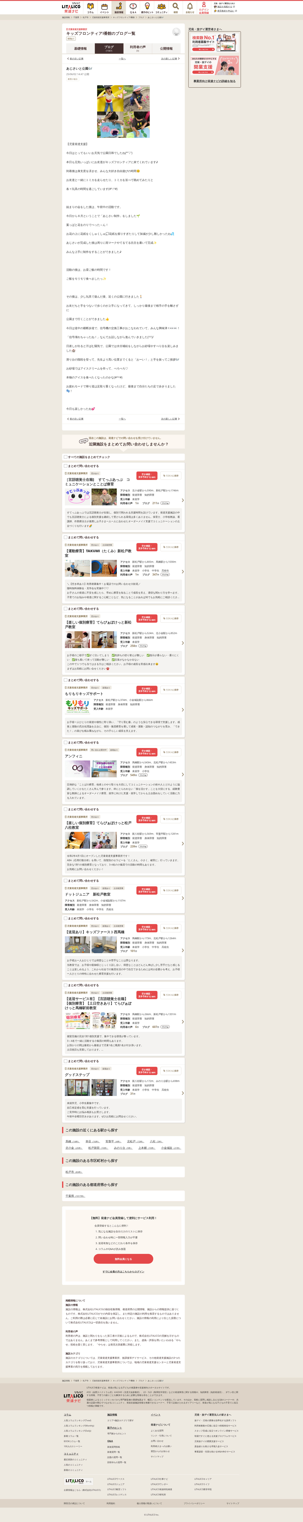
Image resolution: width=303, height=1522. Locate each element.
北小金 (73, 1148)
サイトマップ (157, 1456)
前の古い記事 (76, 58)
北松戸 (134, 1141)
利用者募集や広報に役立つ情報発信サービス (215, 1425)
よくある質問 (157, 1430)
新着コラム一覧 (71, 1436)
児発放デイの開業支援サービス (209, 1441)
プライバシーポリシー (194, 1503)
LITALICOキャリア (203, 1478)
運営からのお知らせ (160, 1451)
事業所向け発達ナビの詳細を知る (215, 81)
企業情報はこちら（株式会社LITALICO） (83, 1490)
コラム (67, 1414)
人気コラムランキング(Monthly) (79, 1425)
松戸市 (73, 1172)
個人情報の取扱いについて (149, 1503)
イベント (156, 1414)
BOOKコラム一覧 (72, 1441)
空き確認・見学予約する (147, 476)
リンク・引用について (161, 1435)
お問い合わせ (157, 1440)
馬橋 (72, 1141)
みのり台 (122, 1148)
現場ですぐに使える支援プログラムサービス (215, 1436)
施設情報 (112, 1414)
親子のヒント (114, 1427)
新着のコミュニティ (73, 1470)
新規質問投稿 (113, 1446)
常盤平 (112, 1141)
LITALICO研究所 (158, 1494)
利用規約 (111, 1503)
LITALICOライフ (202, 1484)
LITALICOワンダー (159, 1484)
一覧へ (122, 58)
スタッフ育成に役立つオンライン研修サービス (216, 1430)
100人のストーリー (73, 1446)
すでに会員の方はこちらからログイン (123, 1271)
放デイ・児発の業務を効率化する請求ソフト (215, 1420)
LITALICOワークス (115, 1478)
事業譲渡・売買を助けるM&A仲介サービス (214, 1451)
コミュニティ (71, 1453)
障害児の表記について (74, 1503)
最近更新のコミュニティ (75, 1459)
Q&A (110, 1441)
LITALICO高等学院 (203, 1489)
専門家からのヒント (116, 1433)
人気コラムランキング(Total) (77, 1420)
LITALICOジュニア (115, 1484)
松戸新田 (97, 1148)
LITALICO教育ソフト (117, 1489)
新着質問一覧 (113, 1451)
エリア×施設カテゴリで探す (120, 1420)
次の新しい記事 (169, 58)
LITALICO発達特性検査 (161, 1489)
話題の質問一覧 (114, 1457)
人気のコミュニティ (73, 1464)
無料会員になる (123, 1259)
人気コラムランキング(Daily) (77, 1430)
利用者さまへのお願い (161, 1446)
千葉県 (74, 1196)
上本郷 (145, 1148)
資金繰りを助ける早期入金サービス (211, 1446)
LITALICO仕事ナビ (159, 1478)
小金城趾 (170, 1148)
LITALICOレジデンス (117, 1494)
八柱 (155, 1141)
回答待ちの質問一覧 (116, 1462)
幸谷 (92, 1141)
